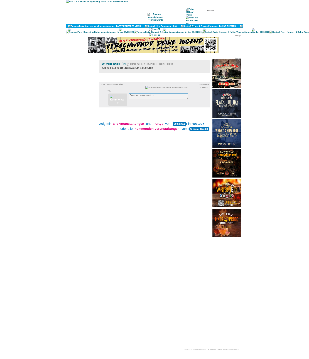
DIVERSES (242, 30)
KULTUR (277, 26)
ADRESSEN (173, 21)
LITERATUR (109, 30)
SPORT (155, 30)
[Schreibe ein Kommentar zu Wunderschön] (166, 87)
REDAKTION (212, 349)
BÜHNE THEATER (227, 26)
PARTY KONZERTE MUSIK (128, 26)
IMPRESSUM (222, 349)
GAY (196, 30)
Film (107, 81)
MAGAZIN (140, 21)
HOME (125, 21)
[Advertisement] (226, 292)
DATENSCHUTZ (234, 349)
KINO (174, 26)
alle (128, 124)
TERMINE (155, 21)
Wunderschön (137, 64)
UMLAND (294, 30)
